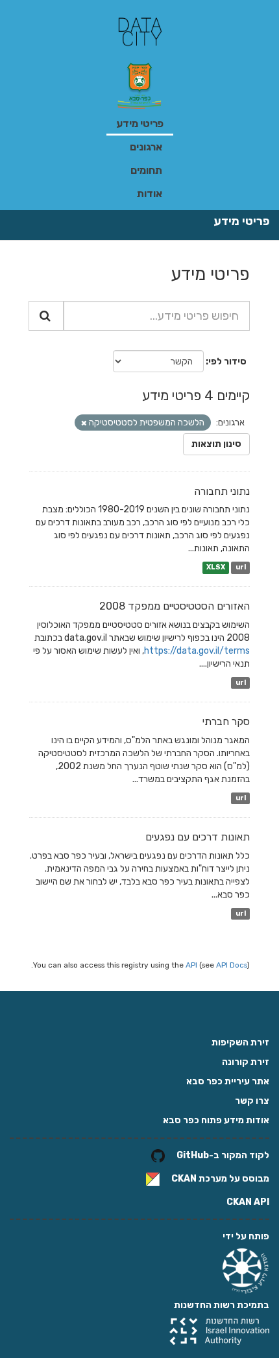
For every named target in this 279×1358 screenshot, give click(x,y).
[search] (46, 316)
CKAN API (247, 1202)
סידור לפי (227, 361)
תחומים (146, 170)
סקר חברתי (226, 721)
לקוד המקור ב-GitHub (222, 1155)
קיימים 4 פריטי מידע (196, 395)
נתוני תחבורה (222, 491)
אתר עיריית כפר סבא (227, 1081)
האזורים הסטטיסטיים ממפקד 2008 (174, 606)
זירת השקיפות (240, 1042)
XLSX (215, 567)
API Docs (231, 965)
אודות (149, 193)
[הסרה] (84, 423)
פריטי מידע (140, 123)
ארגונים (146, 147)
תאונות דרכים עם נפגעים (197, 837)
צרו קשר (252, 1100)
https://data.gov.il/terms (197, 650)
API (191, 965)
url (241, 567)
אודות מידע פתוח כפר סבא (216, 1120)
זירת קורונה (245, 1061)
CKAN (184, 1178)
